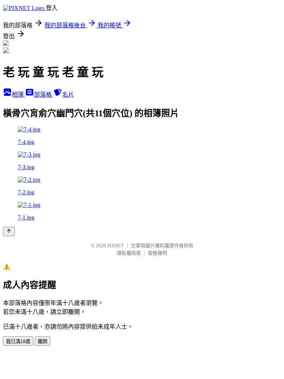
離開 (42, 341)
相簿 (18, 94)
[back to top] (9, 231)
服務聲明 (157, 253)
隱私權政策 (129, 253)
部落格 (43, 94)
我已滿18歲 (18, 341)
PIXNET (115, 245)
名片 (68, 94)
